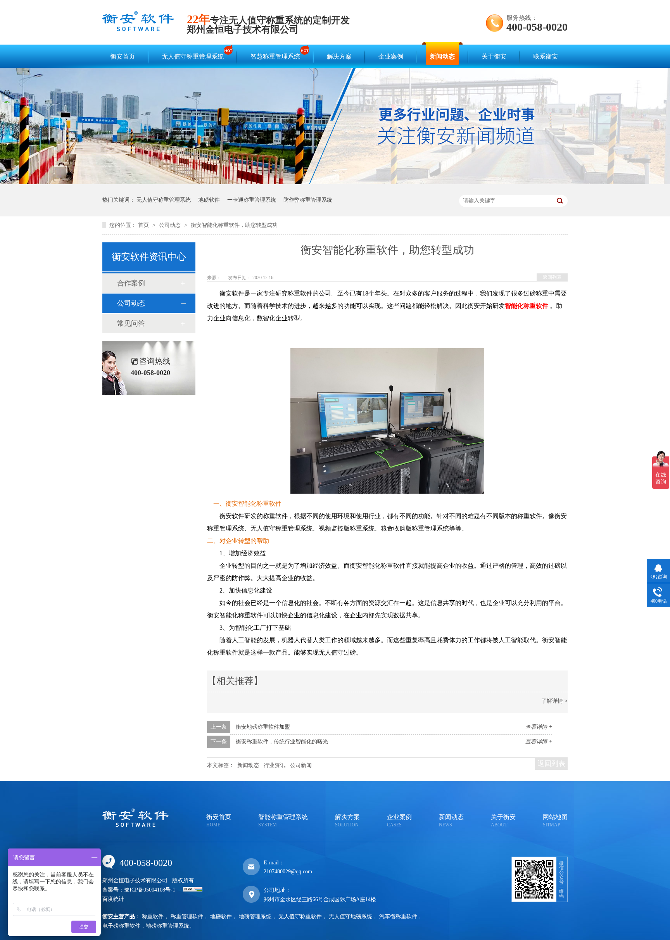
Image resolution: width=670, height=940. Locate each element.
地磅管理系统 (255, 916)
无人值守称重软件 (300, 916)
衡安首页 (122, 56)
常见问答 (131, 323)
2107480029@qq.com (288, 871)
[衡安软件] (138, 29)
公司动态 (170, 225)
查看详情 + (538, 727)
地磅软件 (209, 200)
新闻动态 (442, 56)
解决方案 (339, 56)
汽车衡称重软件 (398, 916)
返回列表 (552, 277)
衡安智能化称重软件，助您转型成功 (234, 225)
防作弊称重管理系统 (307, 200)
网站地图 (555, 821)
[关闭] (7, 93)
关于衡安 (494, 56)
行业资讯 (274, 765)
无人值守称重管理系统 (193, 56)
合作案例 (131, 283)
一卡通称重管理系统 (251, 200)
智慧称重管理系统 (275, 56)
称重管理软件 (187, 916)
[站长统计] (192, 890)
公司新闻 (301, 765)
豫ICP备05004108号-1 (149, 890)
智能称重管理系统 (283, 821)
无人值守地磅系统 (350, 916)
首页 (144, 225)
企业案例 (390, 56)
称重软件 (153, 916)
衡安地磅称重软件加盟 (263, 727)
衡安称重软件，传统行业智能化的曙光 (282, 742)
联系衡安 (545, 56)
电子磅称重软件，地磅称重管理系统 (145, 926)
